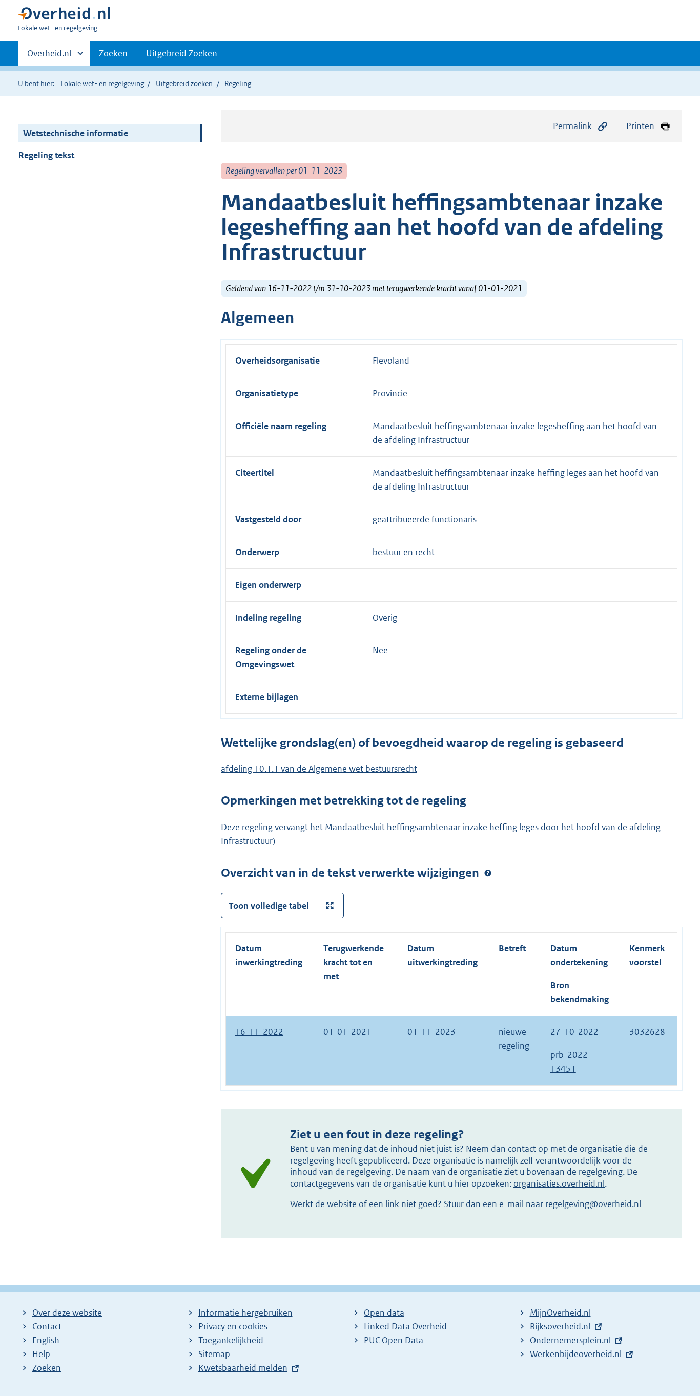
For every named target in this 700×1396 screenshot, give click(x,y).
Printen (640, 126)
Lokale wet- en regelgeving (102, 83)
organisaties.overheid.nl (559, 1183)
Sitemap (214, 1354)
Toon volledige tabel (269, 906)
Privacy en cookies (232, 1326)
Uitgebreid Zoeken (181, 53)
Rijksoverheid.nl (560, 1326)
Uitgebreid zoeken (184, 83)
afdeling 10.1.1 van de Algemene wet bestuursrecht (319, 768)
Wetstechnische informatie (75, 133)
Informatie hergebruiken (245, 1312)
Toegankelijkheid (230, 1340)
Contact (46, 1326)
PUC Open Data (393, 1340)
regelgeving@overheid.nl (593, 1204)
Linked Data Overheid (405, 1326)
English (45, 1340)
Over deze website (67, 1312)
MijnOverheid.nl (560, 1312)
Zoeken (113, 53)
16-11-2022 (259, 1032)
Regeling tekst (46, 155)
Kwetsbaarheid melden (242, 1367)
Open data (384, 1312)
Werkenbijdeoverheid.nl (576, 1354)
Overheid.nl (49, 57)
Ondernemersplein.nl (570, 1340)
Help (41, 1354)
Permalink (572, 126)
